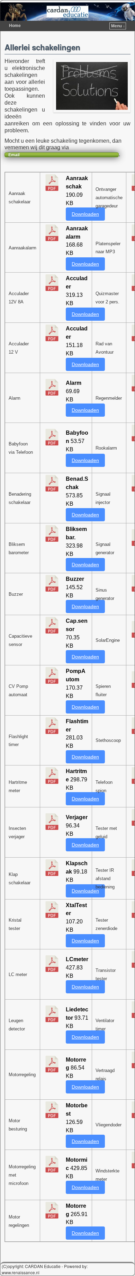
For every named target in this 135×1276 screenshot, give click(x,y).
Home (15, 25)
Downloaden (85, 214)
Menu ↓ (118, 26)
